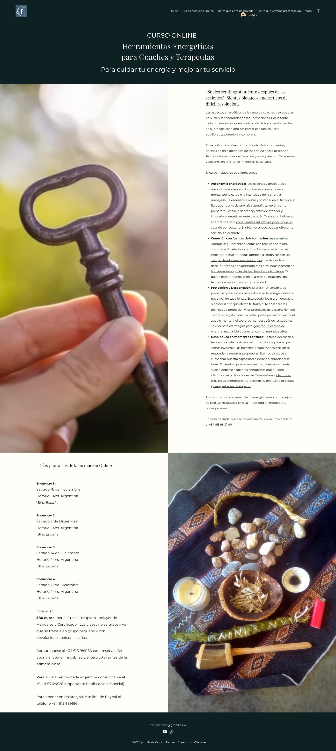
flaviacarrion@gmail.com (168, 725)
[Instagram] (170, 731)
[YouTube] (164, 731)
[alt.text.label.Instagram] (318, 11)
